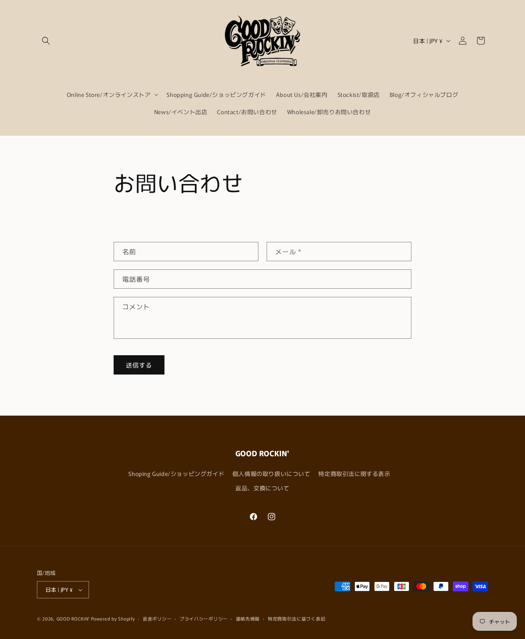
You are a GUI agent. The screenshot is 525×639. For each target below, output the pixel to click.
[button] (46, 41)
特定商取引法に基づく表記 (296, 618)
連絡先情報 (248, 618)
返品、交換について (262, 488)
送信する (139, 365)
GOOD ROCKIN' (73, 618)
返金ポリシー (157, 618)
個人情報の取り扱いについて (271, 473)
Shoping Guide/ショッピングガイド (176, 473)
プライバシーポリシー (204, 618)
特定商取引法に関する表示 (354, 473)
